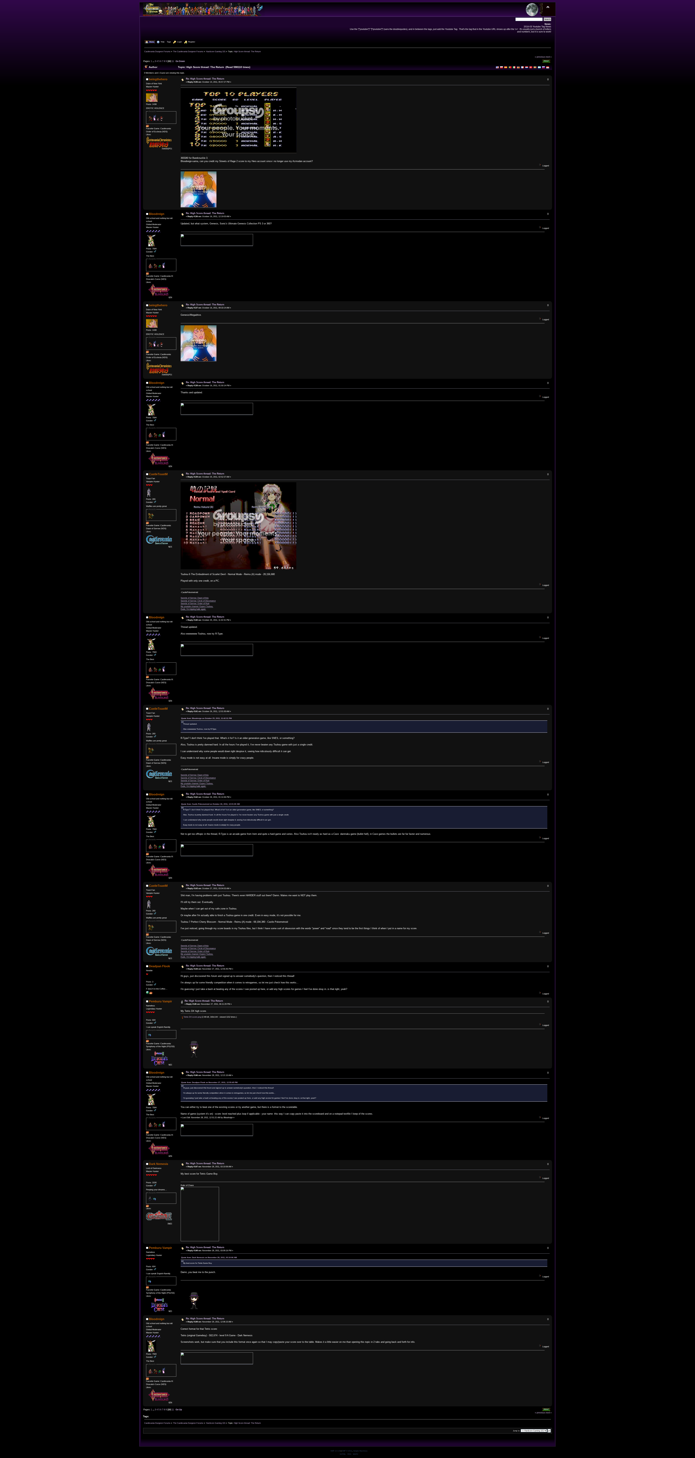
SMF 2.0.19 (335, 1451)
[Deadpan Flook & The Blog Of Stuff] (147, 993)
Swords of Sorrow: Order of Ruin (195, 603)
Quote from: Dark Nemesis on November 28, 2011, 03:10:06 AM (209, 1257)
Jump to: (516, 1431)
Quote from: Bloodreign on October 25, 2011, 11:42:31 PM (206, 718)
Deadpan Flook (159, 966)
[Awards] (147, 126)
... (154, 61)
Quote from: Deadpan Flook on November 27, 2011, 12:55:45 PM (209, 1082)
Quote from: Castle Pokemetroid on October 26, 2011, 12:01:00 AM (210, 804)
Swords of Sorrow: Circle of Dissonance (198, 601)
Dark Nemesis (158, 1163)
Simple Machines (360, 1451)
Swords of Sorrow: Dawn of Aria (194, 598)
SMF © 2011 (347, 1451)
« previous (540, 57)
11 (173, 61)
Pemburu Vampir (160, 1001)
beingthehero (158, 79)
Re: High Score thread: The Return (205, 78)
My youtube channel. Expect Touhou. (197, 606)
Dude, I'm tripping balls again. (193, 609)
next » (549, 57)
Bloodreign (156, 213)
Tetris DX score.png (192, 1017)
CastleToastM (158, 474)
